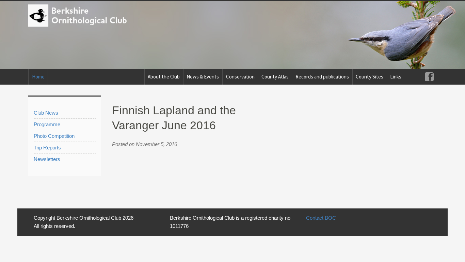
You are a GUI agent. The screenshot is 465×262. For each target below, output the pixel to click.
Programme (47, 124)
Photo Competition (54, 136)
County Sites (369, 76)
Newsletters (47, 159)
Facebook (429, 77)
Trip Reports (47, 147)
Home (38, 76)
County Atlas (275, 76)
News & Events (203, 76)
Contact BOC (321, 218)
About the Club (164, 76)
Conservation (240, 76)
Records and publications (322, 76)
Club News (46, 113)
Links (395, 76)
